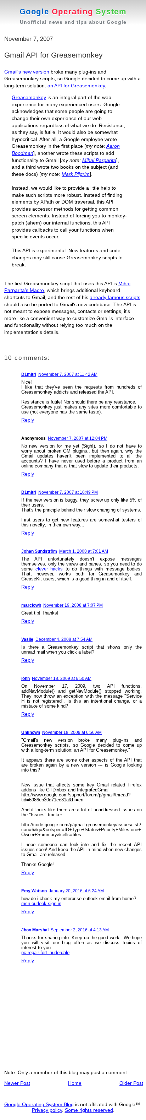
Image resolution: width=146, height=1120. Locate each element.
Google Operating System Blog (39, 1104)
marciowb (31, 605)
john (25, 678)
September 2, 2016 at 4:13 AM (80, 929)
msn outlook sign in (41, 903)
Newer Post (17, 1083)
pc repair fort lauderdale (45, 952)
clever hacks (49, 569)
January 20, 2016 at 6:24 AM (76, 890)
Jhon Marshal (35, 929)
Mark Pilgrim (76, 174)
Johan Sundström (39, 551)
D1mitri (28, 374)
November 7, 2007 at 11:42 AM (67, 374)
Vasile (27, 639)
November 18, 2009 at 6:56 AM (72, 732)
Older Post (131, 1083)
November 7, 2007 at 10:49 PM (68, 492)
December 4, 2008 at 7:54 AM (63, 639)
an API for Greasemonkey (76, 85)
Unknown (30, 732)
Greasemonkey (29, 97)
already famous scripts (115, 297)
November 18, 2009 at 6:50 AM (61, 678)
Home (75, 1083)
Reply (27, 420)
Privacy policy (47, 1110)
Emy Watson (34, 890)
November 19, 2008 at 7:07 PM (73, 605)
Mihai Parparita (99, 160)
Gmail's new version (26, 72)
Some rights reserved (89, 1110)
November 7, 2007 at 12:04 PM (77, 438)
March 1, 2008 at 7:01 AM (83, 551)
